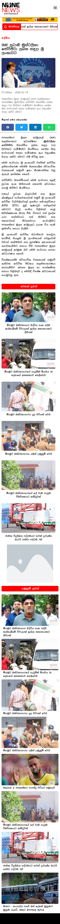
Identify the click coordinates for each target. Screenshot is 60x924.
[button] (55, 7)
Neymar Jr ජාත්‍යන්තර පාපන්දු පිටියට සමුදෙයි (29, 787)
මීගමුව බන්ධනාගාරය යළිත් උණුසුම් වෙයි (28, 454)
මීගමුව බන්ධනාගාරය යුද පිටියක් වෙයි (28, 414)
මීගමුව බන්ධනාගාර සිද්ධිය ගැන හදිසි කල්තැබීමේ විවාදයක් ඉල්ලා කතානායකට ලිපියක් (28, 329)
